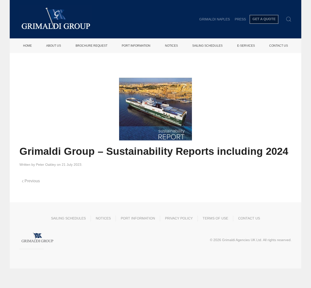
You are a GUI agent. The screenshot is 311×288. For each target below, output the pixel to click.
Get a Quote (264, 19)
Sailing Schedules (207, 45)
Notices (171, 45)
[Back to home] (55, 19)
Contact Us (278, 45)
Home (27, 45)
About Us (53, 45)
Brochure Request (91, 45)
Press (240, 19)
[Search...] (289, 19)
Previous (32, 181)
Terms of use (215, 218)
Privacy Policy (179, 218)
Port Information (136, 45)
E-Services (246, 45)
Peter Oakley (46, 164)
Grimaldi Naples (214, 19)
